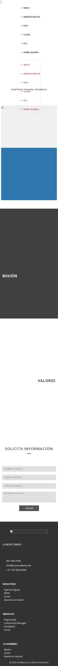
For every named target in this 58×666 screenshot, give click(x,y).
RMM (7, 593)
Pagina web (10, 619)
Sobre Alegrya (31, 52)
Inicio (26, 7)
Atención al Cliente (14, 599)
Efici (25, 25)
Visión (7, 653)
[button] (29, 58)
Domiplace (9, 626)
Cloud (26, 34)
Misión (7, 649)
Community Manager (15, 623)
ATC (25, 43)
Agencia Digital (31, 16)
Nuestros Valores (13, 656)
